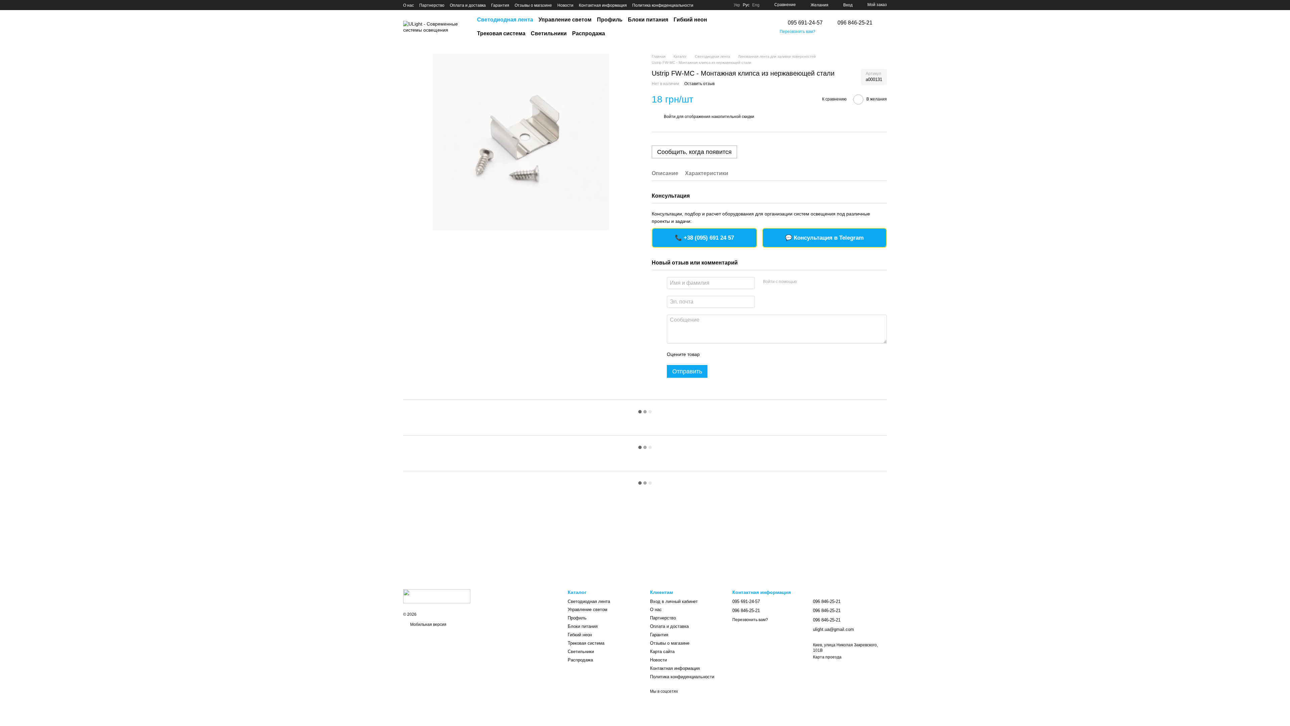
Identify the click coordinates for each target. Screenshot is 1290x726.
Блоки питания (648, 20)
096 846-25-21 (854, 23)
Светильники (549, 33)
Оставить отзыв (699, 83)
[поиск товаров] (759, 27)
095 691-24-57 (805, 23)
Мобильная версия (427, 624)
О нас (408, 5)
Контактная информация (603, 5)
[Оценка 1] (710, 354)
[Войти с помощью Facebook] (804, 282)
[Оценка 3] (732, 354)
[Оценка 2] (721, 354)
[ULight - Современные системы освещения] (436, 596)
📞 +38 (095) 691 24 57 (704, 238)
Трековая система (501, 33)
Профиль (609, 20)
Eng (756, 5)
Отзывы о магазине (533, 5)
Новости (565, 5)
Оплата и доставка (468, 5)
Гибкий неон (690, 20)
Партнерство (431, 5)
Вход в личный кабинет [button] (674, 601)
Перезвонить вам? (797, 31)
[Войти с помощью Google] (815, 282)
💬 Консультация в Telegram (824, 238)
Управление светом (565, 20)
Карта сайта (662, 651)
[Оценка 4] (743, 354)
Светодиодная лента (505, 20)
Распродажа (588, 33)
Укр (737, 5)
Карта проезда (827, 657)
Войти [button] (670, 116)
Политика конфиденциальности (662, 5)
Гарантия (500, 5)
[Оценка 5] (753, 354)
